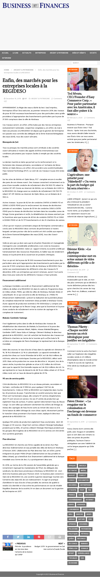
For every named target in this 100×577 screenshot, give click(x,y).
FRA (89, 490)
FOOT (82, 490)
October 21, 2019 (76, 192)
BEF (25, 98)
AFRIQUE (72, 465)
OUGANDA (83, 524)
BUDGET (72, 475)
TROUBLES (73, 558)
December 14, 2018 (13, 98)
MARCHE (79, 514)
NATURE (81, 519)
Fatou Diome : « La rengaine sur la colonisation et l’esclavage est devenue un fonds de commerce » (82, 409)
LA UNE (15, 53)
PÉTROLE (84, 533)
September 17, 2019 (77, 344)
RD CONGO (73, 543)
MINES (88, 514)
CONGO (72, 480)
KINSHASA (81, 504)
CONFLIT (82, 475)
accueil (5, 53)
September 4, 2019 (76, 421)
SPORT (71, 553)
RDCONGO (81, 538)
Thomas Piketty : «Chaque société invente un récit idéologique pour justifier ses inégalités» (81, 333)
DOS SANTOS (83, 480)
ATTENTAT (73, 470)
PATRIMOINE (86, 529)
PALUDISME (73, 529)
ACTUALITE (26, 53)
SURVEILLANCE (83, 553)
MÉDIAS (72, 519)
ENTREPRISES (40, 53)
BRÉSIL (83, 470)
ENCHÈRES (73, 485)
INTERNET (90, 499)
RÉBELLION (73, 548)
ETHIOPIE (72, 490)
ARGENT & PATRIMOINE (59, 53)
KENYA (71, 504)
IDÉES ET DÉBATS (79, 53)
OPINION (72, 524)
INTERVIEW (6, 58)
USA (82, 558)
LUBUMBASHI (74, 509)
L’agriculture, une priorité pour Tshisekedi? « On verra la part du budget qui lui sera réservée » (81, 181)
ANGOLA (82, 465)
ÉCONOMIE (73, 563)
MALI (71, 514)
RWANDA (84, 543)
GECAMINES (89, 495)
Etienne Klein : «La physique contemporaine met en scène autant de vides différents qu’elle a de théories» (81, 257)
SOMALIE (84, 548)
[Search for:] (84, 62)
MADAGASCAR (88, 509)
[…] (87, 142)
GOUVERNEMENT (75, 499)
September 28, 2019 (77, 269)
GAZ (80, 495)
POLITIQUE (73, 533)
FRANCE (72, 495)
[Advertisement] (50, 30)
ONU (90, 519)
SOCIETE (93, 53)
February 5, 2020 (75, 117)
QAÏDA (71, 538)
